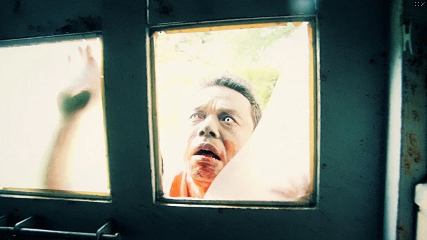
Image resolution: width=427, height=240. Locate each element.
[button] (2, 120)
